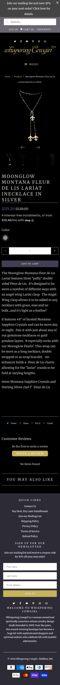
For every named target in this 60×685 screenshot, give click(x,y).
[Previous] (22, 147)
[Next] (37, 147)
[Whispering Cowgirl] (30, 51)
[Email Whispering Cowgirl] (45, 41)
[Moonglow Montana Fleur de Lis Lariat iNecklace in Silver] (30, 116)
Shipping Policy (30, 521)
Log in (13, 29)
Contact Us (30, 506)
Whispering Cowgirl (27, 658)
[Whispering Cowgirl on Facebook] (21, 41)
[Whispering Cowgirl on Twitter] (15, 41)
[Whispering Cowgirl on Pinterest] (33, 41)
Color (6, 230)
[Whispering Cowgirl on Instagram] (39, 41)
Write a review (30, 453)
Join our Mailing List (30, 516)
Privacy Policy (30, 526)
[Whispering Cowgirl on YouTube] (27, 41)
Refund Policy (30, 536)
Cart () (28, 29)
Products (18, 76)
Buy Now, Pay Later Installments (30, 511)
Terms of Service (30, 531)
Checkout (44, 29)
